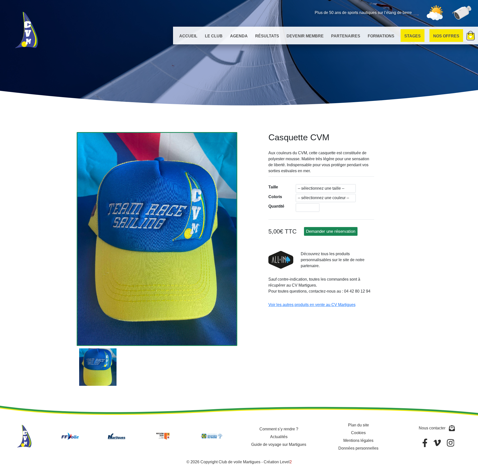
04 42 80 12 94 (357, 291)
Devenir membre (305, 36)
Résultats (267, 36)
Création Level (278, 462)
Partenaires (345, 36)
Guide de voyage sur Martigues (278, 444)
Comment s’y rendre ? (278, 429)
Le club (214, 36)
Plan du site (358, 425)
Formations (381, 36)
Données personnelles (358, 448)
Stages (412, 36)
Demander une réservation (330, 231)
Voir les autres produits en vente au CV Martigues (312, 305)
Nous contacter (432, 428)
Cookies (358, 433)
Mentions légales (358, 440)
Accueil (188, 36)
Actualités (279, 437)
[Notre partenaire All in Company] (280, 265)
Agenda (239, 36)
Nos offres (446, 36)
